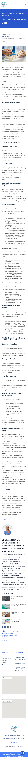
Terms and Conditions (10, 746)
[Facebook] (3, 627)
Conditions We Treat (6, 658)
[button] (26, 5)
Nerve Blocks (10, 13)
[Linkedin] (6, 627)
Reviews (4, 662)
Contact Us (4, 666)
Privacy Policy (20, 746)
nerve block (6, 107)
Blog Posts (4, 664)
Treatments (4, 660)
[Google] (9, 627)
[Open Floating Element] (22, 753)
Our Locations (5, 656)
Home (3, 13)
